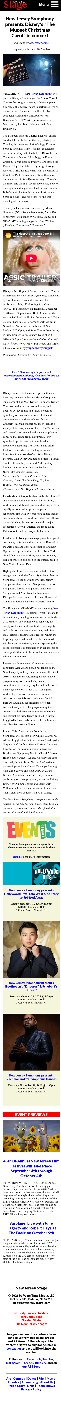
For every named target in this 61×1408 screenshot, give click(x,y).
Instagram (13, 1363)
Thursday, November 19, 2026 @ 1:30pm (31, 1085)
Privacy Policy (31, 1389)
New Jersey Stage (39, 42)
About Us (46, 1382)
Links (30, 1385)
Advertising (29, 1382)
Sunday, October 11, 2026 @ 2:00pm (31, 903)
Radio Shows (46, 1385)
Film (42, 1378)
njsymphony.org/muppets (38, 348)
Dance (31, 1378)
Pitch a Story (16, 1385)
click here (18, 856)
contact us (13, 1348)
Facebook (34, 1359)
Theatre (13, 1382)
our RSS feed (31, 1366)
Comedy (19, 1378)
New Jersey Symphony (38, 94)
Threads (28, 1363)
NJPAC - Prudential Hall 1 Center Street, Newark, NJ (31, 908)
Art (8, 1378)
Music (51, 1378)
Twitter (47, 1359)
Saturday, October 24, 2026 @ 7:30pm (31, 996)
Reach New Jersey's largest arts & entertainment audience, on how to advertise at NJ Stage (31, 375)
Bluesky (40, 1363)
